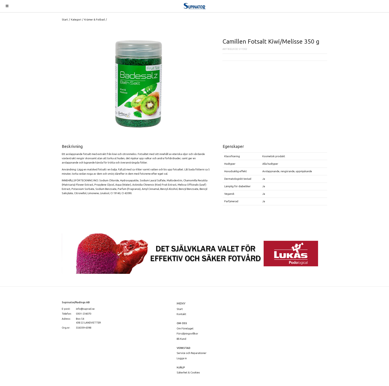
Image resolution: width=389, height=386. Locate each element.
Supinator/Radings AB (76, 302)
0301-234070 (83, 313)
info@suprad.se (85, 308)
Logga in (182, 358)
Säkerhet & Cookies (188, 372)
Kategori (76, 19)
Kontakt (181, 314)
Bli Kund (181, 338)
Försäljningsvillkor (187, 333)
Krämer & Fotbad (94, 19)
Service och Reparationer (191, 353)
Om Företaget (185, 328)
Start (65, 19)
